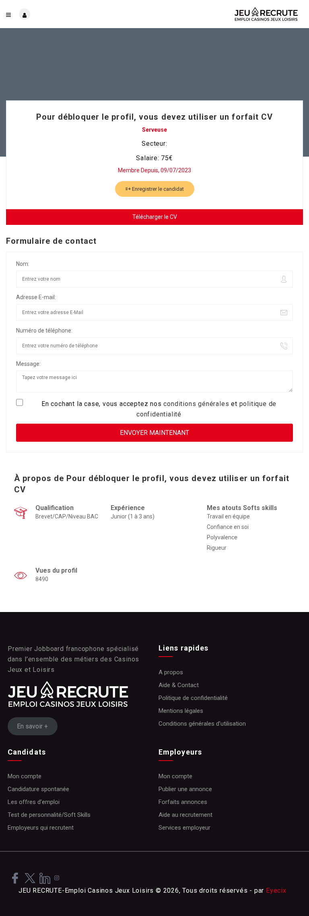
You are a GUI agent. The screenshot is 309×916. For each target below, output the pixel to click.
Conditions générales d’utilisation (202, 723)
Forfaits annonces (183, 802)
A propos (171, 672)
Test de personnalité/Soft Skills (49, 814)
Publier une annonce (185, 789)
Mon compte (24, 776)
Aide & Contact (179, 685)
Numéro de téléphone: (44, 330)
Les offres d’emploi (34, 802)
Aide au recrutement (185, 814)
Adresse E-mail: (36, 297)
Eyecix (276, 890)
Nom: (22, 264)
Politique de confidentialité (193, 698)
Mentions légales (181, 710)
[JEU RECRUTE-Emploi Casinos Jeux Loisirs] (228, 14)
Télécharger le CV (154, 217)
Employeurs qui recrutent (41, 827)
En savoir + (32, 726)
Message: (28, 364)
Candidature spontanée (38, 789)
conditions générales (196, 404)
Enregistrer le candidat (157, 189)
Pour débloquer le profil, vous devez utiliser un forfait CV (154, 117)
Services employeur (184, 827)
